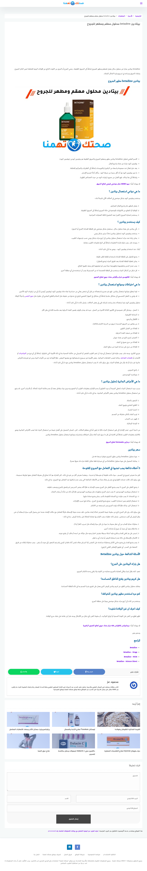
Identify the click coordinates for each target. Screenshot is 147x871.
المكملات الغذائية (126, 358)
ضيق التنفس (29, 296)
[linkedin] (69, 847)
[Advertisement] (77, 49)
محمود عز (112, 682)
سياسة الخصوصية (94, 854)
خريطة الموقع (80, 854)
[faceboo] (77, 847)
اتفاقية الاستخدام (109, 854)
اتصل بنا (37, 854)
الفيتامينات (22, 353)
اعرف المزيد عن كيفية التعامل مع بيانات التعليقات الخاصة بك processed (73, 831)
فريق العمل (68, 854)
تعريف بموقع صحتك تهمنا (52, 854)
